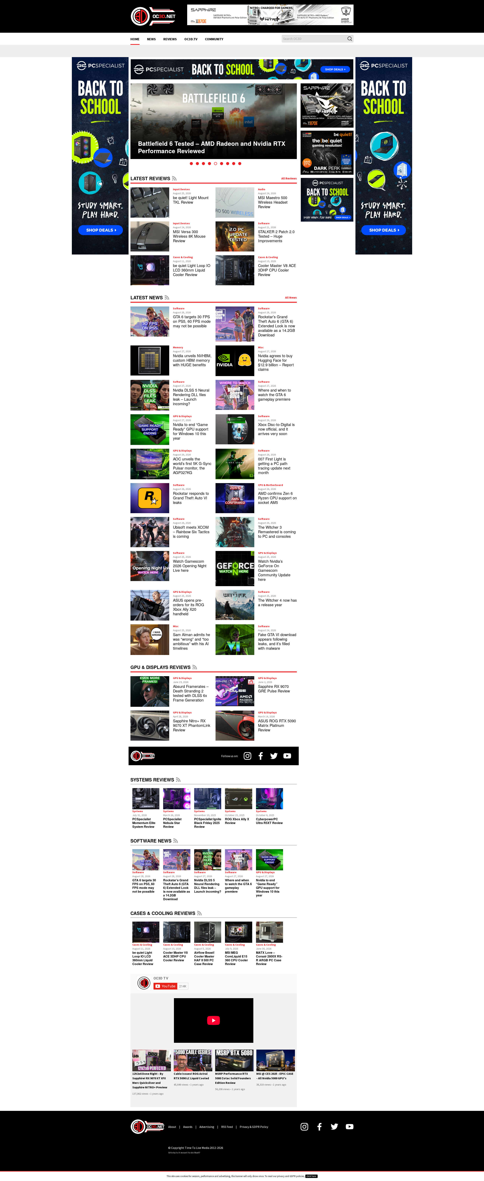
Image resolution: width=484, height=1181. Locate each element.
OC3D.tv (190, 36)
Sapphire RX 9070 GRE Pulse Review (274, 686)
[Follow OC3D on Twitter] (274, 753)
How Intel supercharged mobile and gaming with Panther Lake (208, 138)
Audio (261, 186)
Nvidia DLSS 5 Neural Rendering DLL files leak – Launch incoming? (191, 393)
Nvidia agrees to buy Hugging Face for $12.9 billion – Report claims (276, 359)
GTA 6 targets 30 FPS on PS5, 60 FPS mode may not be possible (192, 318)
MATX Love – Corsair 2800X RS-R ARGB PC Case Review (269, 955)
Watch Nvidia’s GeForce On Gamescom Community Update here (274, 567)
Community (214, 36)
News (151, 36)
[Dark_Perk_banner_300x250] (327, 149)
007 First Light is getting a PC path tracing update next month (274, 462)
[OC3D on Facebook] (260, 753)
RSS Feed (174, 175)
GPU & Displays (182, 413)
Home (135, 36)
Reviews (170, 36)
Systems (137, 808)
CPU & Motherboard (270, 482)
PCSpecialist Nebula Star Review (172, 820)
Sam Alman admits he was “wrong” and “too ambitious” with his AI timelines (191, 638)
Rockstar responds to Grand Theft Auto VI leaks (191, 494)
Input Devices (181, 186)
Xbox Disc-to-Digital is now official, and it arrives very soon (276, 426)
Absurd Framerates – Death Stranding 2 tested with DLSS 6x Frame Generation (191, 690)
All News (291, 294)
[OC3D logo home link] (152, 14)
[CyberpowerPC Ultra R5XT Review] (269, 795)
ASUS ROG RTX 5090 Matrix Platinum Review (277, 722)
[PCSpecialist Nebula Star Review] (176, 795)
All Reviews (289, 175)
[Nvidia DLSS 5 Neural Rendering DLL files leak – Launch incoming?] (207, 856)
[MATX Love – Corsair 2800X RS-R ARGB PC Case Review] (269, 929)
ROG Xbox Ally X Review (237, 818)
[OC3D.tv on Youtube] (287, 753)
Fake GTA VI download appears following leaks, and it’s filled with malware (277, 638)
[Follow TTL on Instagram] (247, 753)
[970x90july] (242, 66)
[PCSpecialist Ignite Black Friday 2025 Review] (207, 795)
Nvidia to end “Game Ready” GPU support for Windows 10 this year (190, 428)
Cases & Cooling (183, 254)
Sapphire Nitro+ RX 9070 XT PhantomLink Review (191, 722)
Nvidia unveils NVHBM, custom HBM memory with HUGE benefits (192, 357)
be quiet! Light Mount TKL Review (191, 197)
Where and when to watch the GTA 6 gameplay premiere (274, 391)
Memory (178, 344)
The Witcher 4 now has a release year (277, 599)
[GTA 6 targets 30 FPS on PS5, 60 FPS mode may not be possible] (145, 856)
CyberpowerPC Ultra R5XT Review (269, 818)
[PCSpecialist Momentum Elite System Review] (145, 795)
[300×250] (327, 196)
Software (264, 220)
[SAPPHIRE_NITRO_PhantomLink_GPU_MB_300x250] (327, 102)
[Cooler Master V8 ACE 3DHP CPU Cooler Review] (176, 929)
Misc (261, 344)
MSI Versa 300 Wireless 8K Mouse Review (189, 233)
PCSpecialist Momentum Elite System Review (143, 820)
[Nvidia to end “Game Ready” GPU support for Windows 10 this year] (269, 856)
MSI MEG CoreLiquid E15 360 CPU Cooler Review (236, 955)
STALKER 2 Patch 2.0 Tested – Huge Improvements (276, 233)
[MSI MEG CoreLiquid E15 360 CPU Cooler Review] (238, 929)
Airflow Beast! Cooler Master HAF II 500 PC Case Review (204, 955)
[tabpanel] (213, 118)
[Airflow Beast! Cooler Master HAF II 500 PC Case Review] (207, 929)
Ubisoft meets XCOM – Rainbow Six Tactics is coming (191, 528)
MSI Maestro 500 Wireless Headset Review (273, 199)
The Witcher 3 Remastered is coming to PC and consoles (277, 528)
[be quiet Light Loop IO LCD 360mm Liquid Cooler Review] (145, 929)
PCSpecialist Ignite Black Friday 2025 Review (207, 820)
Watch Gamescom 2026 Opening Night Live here (189, 562)
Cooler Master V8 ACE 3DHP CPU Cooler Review (277, 267)
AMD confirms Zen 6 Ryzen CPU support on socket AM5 (277, 494)
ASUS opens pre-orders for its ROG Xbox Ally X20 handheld (188, 603)
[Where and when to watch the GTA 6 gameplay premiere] (238, 856)
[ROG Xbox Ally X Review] (238, 795)
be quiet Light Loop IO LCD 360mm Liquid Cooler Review (191, 267)
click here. (311, 1176)
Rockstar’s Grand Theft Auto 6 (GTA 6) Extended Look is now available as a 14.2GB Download (276, 322)
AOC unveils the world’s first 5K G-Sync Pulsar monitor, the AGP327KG (192, 462)
